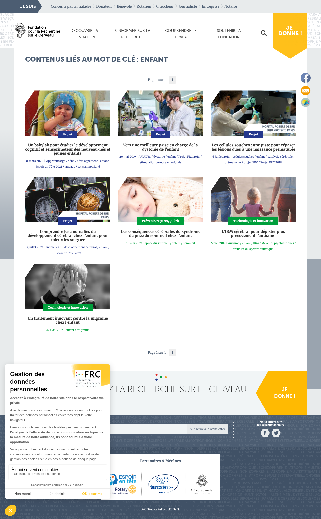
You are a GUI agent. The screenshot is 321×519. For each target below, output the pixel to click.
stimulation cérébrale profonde (160, 162)
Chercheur (165, 6)
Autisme (233, 243)
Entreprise (210, 6)
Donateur (104, 6)
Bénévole (124, 6)
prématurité (233, 162)
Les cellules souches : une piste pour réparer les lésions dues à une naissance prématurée (253, 147)
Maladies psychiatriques (277, 243)
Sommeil (189, 243)
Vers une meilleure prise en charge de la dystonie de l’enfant (160, 147)
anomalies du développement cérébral (71, 247)
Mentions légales (153, 509)
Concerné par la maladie (71, 6)
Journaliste (188, 6)
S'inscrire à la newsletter (207, 429)
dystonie (159, 156)
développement (87, 161)
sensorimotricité (89, 166)
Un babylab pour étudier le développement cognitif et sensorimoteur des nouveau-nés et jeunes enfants (67, 149)
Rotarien (144, 6)
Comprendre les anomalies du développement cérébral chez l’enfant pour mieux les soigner (68, 235)
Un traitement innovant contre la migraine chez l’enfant (68, 320)
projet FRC (251, 162)
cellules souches (243, 156)
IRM (256, 243)
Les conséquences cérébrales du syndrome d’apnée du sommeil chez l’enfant (160, 233)
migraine (83, 330)
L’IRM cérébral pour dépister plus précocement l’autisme (253, 233)
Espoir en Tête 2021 (49, 166)
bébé (71, 161)
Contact (174, 509)
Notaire (230, 6)
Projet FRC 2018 (189, 156)
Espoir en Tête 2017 (68, 253)
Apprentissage (55, 161)
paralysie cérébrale (280, 156)
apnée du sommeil (157, 243)
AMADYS (145, 156)
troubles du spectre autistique (253, 249)
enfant (104, 161)
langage (70, 166)
